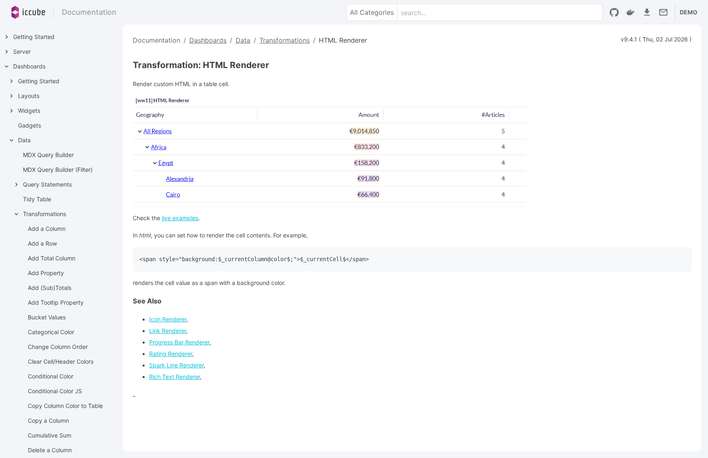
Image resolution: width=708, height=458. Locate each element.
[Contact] (663, 12)
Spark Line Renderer (176, 365)
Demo (688, 12)
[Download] (647, 12)
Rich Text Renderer (174, 376)
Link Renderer (167, 330)
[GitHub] (614, 12)
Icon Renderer (167, 319)
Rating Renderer (170, 353)
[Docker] (630, 12)
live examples (180, 217)
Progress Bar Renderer (179, 342)
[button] (372, 12)
